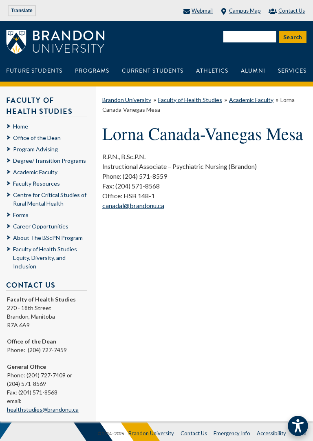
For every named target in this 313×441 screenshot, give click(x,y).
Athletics (212, 70)
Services (292, 70)
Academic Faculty (251, 99)
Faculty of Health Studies (190, 99)
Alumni (253, 70)
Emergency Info (232, 433)
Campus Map (244, 10)
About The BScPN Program (48, 237)
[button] (298, 426)
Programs (92, 70)
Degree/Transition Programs (49, 160)
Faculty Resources (36, 183)
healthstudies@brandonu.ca (43, 409)
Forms (21, 214)
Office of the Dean (37, 137)
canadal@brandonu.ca (133, 205)
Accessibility (271, 433)
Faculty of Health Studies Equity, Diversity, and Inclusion (45, 258)
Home (20, 126)
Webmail (202, 10)
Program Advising (35, 149)
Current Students (152, 70)
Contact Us (291, 10)
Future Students (34, 70)
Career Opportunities (40, 226)
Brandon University (126, 99)
